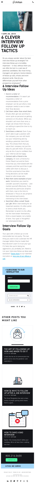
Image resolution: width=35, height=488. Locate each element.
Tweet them (15, 253)
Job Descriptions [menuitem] (26, 472)
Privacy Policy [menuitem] (8, 472)
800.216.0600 (14, 456)
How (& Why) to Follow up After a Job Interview (17, 391)
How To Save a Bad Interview (13, 433)
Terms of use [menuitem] (16, 472)
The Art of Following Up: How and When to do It (17, 350)
